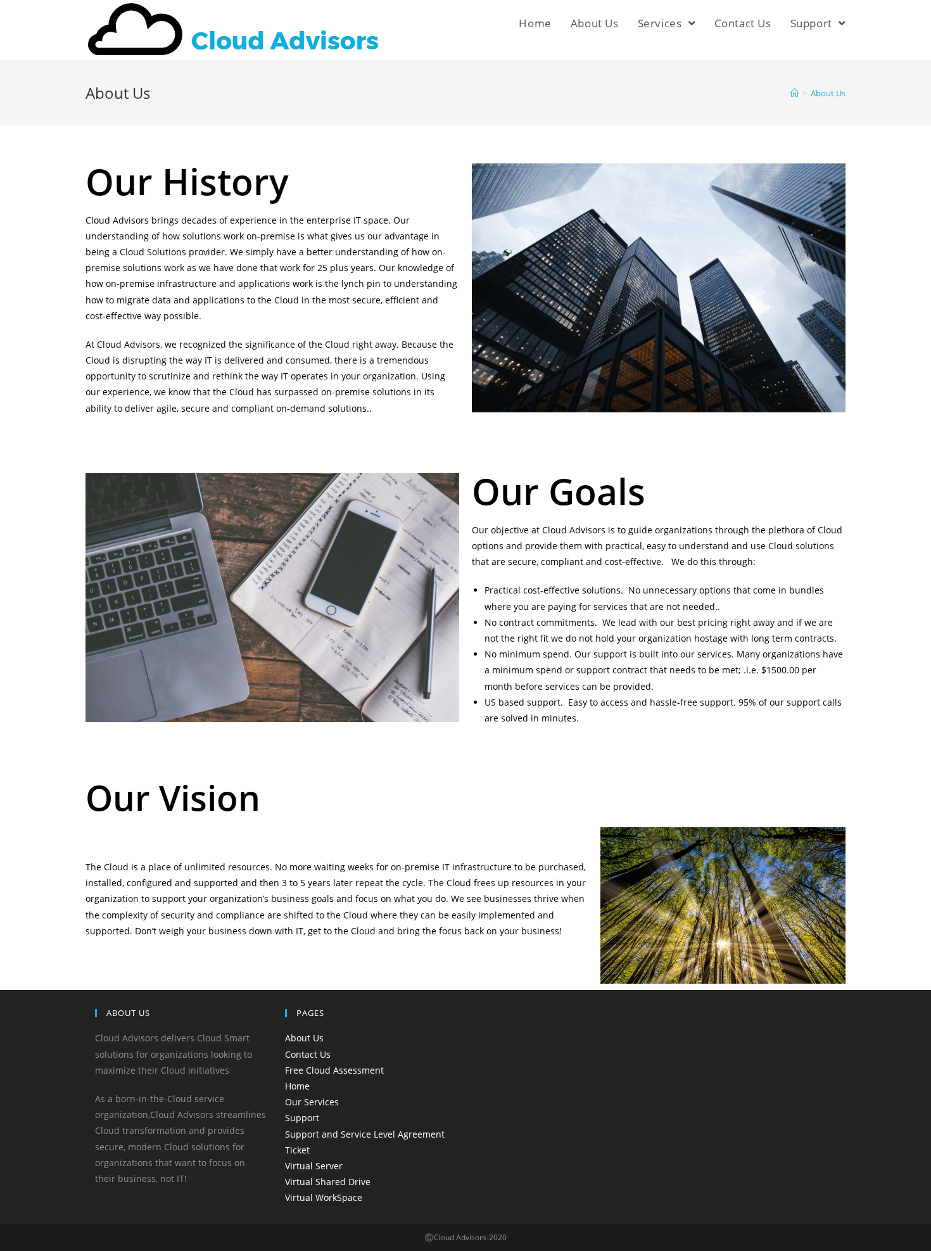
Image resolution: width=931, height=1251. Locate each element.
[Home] (794, 93)
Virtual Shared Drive (327, 1182)
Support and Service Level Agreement (365, 1134)
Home (297, 1086)
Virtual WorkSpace (323, 1197)
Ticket (297, 1150)
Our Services (312, 1102)
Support (302, 1118)
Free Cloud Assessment (334, 1070)
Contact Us (308, 1054)
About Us (304, 1038)
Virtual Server (314, 1166)
